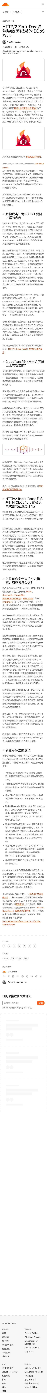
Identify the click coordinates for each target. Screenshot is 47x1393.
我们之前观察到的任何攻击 (25, 108)
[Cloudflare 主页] (5, 4)
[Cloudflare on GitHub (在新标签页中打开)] (27, 976)
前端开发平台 (30, 1379)
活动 (4, 1387)
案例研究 (6, 1375)
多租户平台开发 (31, 1383)
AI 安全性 (29, 1375)
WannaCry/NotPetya (11, 598)
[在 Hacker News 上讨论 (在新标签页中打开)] (4, 946)
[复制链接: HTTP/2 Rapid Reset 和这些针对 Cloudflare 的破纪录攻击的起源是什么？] (3, 499)
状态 (4, 1379)
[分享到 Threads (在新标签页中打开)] (29, 946)
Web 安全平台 (31, 1387)
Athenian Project (32, 1337)
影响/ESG (29, 1351)
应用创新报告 (7, 1368)
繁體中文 (17, 54)
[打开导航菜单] (42, 4)
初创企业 (6, 1348)
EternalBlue (19, 595)
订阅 (41, 1003)
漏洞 (25, 958)
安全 (12, 958)
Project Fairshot (32, 1347)
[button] (23, 138)
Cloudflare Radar (9, 1372)
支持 (4, 1383)
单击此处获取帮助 (33, 156)
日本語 (4, 54)
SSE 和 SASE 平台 (33, 1368)
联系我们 (20, 904)
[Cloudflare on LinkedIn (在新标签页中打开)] (13, 976)
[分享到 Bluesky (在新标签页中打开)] (19, 946)
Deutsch (23, 51)
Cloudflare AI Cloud (34, 1372)
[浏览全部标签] (43, 11)
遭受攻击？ (7, 1352)
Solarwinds (7, 595)
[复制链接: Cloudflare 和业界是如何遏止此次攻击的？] (3, 362)
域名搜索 (6, 1356)
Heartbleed (28, 598)
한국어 (10, 54)
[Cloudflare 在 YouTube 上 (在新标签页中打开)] (18, 976)
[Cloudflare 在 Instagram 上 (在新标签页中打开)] (22, 976)
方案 (4, 1333)
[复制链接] (34, 946)
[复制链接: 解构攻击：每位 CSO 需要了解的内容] (3, 214)
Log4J (29, 591)
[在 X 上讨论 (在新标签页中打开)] (9, 946)
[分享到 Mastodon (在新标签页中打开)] (24, 946)
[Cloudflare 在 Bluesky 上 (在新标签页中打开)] (32, 976)
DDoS (6, 958)
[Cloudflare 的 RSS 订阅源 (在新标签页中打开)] (4, 976)
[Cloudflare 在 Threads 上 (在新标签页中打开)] (36, 976)
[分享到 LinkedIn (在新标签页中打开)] (14, 946)
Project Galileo (31, 1333)
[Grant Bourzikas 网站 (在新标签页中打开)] (26, 982)
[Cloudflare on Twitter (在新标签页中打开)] (9, 976)
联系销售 (6, 1337)
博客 (4, 1391)
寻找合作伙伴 (7, 1345)
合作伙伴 (6, 1341)
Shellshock (7, 602)
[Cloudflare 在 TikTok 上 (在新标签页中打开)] (41, 976)
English (15, 51)
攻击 (19, 958)
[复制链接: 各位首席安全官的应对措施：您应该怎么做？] (3, 579)
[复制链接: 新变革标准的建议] (3, 750)
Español (30, 51)
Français (38, 51)
